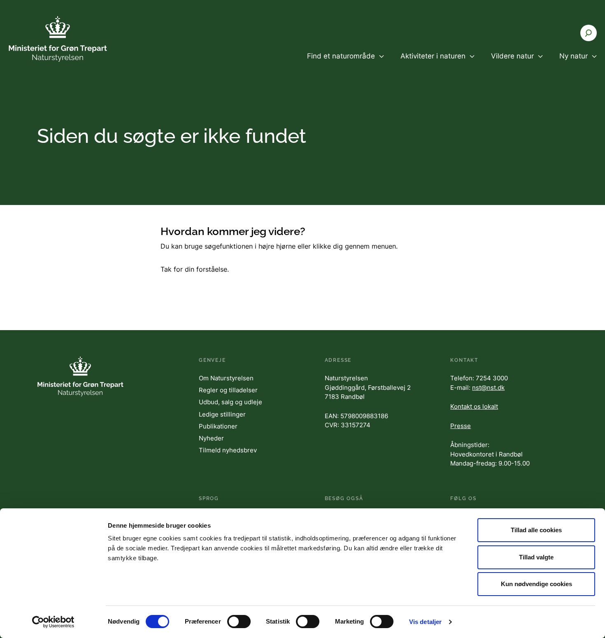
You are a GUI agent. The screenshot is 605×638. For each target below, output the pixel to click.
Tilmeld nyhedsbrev (228, 450)
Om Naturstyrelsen (226, 378)
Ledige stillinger (222, 414)
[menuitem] (345, 63)
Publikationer (218, 426)
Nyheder (211, 438)
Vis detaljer (425, 621)
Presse (460, 426)
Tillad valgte (536, 557)
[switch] (239, 621)
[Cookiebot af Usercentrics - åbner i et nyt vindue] (53, 622)
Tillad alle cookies (536, 529)
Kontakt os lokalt (474, 406)
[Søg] (588, 33)
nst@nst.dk (488, 387)
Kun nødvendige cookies (536, 583)
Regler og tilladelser (228, 390)
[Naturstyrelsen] (57, 39)
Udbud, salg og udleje (230, 402)
